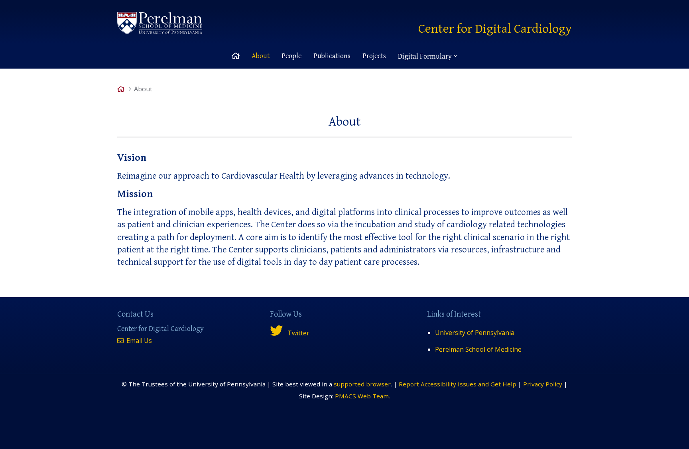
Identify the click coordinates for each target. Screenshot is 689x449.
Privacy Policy (542, 384)
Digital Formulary (425, 56)
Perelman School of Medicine (478, 349)
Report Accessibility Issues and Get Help (457, 384)
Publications (331, 56)
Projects (374, 56)
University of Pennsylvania (474, 332)
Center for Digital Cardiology (495, 29)
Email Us (138, 340)
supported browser (362, 384)
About (261, 56)
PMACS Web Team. (362, 396)
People (291, 56)
